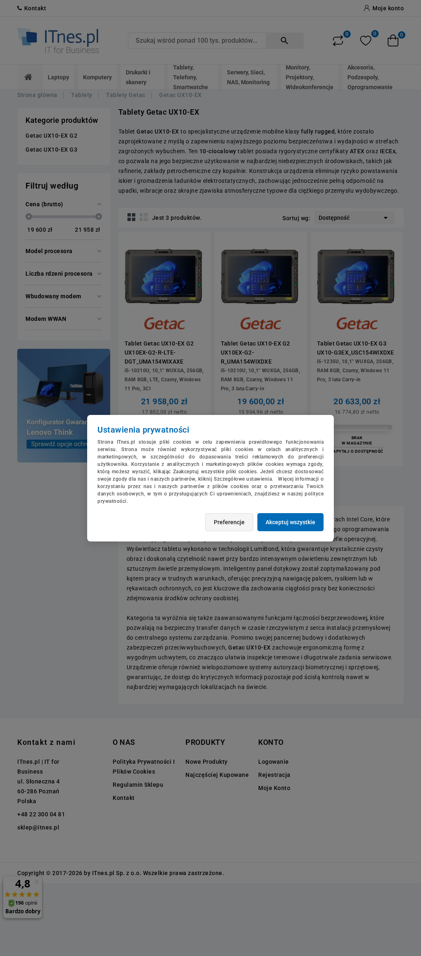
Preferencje (229, 522)
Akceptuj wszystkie (290, 522)
